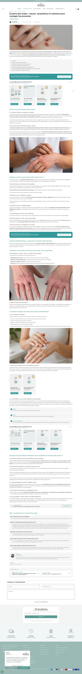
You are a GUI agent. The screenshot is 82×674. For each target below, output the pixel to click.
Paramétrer (11, 667)
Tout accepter (23, 667)
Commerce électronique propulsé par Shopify (11, 669)
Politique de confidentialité (62, 647)
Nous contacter (44, 650)
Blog (15, 11)
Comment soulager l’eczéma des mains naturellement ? (23, 67)
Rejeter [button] (8, 652)
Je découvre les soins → (64, 76)
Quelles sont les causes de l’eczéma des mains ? (21, 64)
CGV (57, 654)
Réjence (11, 11)
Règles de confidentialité (17, 664)
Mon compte (43, 647)
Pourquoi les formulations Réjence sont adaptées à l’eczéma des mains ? (26, 68)
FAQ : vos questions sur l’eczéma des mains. (20, 70)
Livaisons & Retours (60, 650)
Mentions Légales (60, 652)
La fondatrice (26, 650)
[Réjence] (41, 5)
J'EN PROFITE (41, 616)
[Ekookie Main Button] (2, 671)
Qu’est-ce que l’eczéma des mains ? (19, 62)
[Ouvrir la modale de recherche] (3, 9)
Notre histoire (26, 647)
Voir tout (70, 426)
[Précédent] (31, 1)
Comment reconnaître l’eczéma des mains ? (20, 65)
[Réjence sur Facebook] (3, 652)
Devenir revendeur (44, 652)
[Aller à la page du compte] (76, 9)
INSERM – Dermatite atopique (15, 564)
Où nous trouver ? (44, 654)
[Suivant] (50, 1)
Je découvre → (14, 393)
